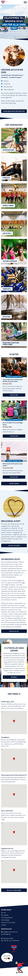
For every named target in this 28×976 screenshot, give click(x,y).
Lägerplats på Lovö (7, 848)
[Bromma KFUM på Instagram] (6, 958)
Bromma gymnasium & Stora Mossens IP (14, 775)
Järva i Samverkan (7, 811)
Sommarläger (5, 920)
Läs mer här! (14, 395)
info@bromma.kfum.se (10, 932)
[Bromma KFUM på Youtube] (8, 958)
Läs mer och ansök (14, 545)
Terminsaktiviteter (6, 918)
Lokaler (3, 925)
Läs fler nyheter (14, 483)
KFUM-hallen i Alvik (7, 702)
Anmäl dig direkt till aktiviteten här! (14, 111)
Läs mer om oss (14, 631)
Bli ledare (14, 677)
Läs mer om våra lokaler (14, 890)
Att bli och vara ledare (8, 922)
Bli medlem (4, 915)
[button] (14, 721)
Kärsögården (5, 737)
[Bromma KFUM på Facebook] (4, 958)
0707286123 (7, 934)
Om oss (3, 913)
